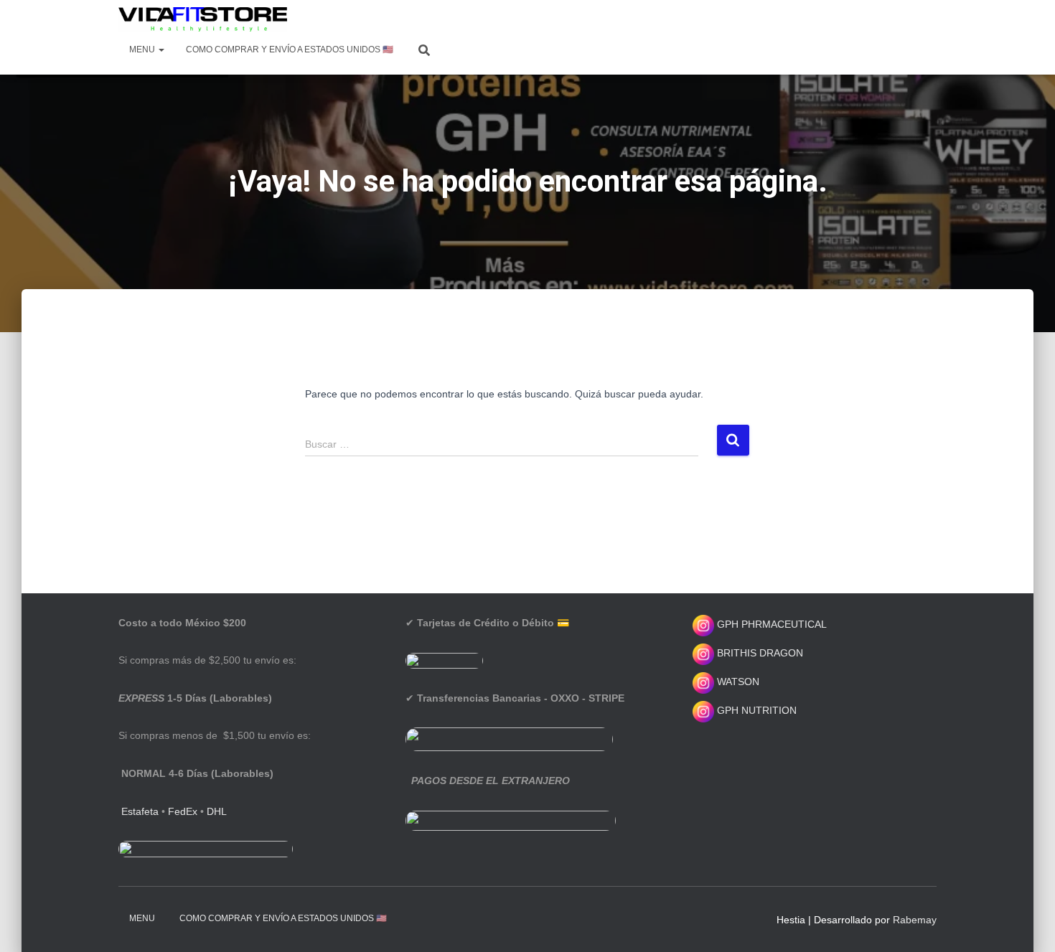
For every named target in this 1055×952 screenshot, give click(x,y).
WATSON (736, 681)
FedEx (182, 811)
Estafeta (140, 811)
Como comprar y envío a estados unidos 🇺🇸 (289, 49)
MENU (143, 49)
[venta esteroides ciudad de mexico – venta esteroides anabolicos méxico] (203, 19)
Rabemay (915, 919)
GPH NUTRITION (755, 710)
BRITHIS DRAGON (758, 653)
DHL (217, 811)
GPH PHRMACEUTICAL (772, 624)
